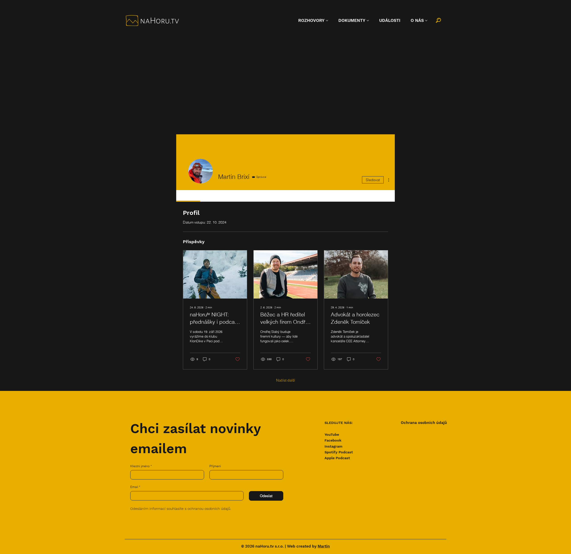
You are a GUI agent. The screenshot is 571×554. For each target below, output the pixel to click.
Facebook (333, 440)
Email (135, 487)
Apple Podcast (337, 458)
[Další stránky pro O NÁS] (426, 20)
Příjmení (215, 466)
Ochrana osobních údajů (424, 423)
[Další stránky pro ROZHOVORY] (327, 20)
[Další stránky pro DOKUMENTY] (368, 20)
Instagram (333, 446)
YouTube (332, 434)
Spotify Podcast (339, 452)
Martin (324, 546)
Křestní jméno (141, 466)
